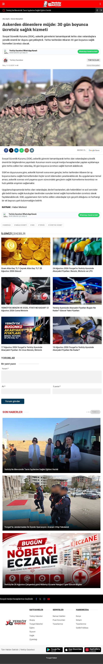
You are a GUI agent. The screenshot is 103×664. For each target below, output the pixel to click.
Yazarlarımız (58, 624)
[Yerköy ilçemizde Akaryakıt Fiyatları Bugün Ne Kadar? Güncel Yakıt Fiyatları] (77, 291)
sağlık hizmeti (21, 225)
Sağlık (32, 636)
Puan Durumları (59, 620)
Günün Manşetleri (93, 65)
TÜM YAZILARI (93, 60)
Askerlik (7, 225)
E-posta (57, 386)
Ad (3, 386)
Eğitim (32, 628)
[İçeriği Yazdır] (32, 150)
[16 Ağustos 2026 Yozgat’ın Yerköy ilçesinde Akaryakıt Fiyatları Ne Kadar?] (77, 330)
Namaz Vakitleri (59, 616)
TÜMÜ (94, 412)
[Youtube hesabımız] (48, 599)
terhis (41, 225)
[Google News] (94, 150)
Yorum (5, 369)
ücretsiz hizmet (55, 225)
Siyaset (32, 632)
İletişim (79, 620)
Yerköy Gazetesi (16, 60)
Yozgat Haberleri (36, 624)
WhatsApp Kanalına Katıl (88, 51)
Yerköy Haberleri (36, 616)
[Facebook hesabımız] (36, 599)
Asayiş (32, 620)
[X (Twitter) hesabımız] (40, 599)
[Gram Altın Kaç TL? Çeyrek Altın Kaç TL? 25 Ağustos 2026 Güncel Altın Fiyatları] (25, 251)
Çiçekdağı (33, 639)
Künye (78, 616)
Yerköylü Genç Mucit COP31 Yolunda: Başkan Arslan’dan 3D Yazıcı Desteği (35, 10)
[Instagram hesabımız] (44, 599)
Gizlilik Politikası (82, 628)
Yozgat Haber (51, 658)
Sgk (33, 225)
